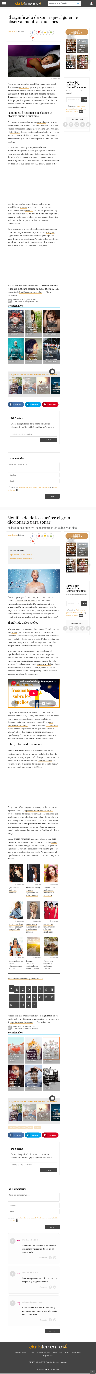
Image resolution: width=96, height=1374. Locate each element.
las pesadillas (52, 725)
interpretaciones (45, 760)
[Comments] (33, 38)
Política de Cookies (72, 112)
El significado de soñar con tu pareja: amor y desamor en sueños (16, 1056)
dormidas (41, 122)
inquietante (24, 87)
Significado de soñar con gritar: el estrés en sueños (15, 357)
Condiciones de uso (43, 487)
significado (15, 131)
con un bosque (27, 718)
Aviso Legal (57, 1352)
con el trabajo (14, 638)
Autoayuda (12, 1127)
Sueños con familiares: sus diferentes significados (49, 928)
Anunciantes (76, 1352)
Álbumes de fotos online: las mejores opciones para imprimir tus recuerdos (71, 42)
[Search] (78, 3)
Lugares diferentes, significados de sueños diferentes (33, 964)
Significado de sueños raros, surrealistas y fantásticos (49, 891)
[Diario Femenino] (28, 4)
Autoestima (22, 1127)
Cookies (31, 1352)
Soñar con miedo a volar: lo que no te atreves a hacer (50, 330)
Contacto (67, 1352)
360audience (54, 1369)
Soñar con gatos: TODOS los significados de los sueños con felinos (33, 1056)
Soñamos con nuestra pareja (20, 635)
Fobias (30, 1127)
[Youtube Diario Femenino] (88, 124)
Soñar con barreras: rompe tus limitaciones (51, 358)
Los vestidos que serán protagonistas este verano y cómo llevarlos (84, 61)
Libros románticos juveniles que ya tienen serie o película (72, 60)
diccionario (20, 103)
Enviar (52, 496)
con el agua (13, 718)
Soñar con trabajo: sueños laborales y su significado (16, 927)
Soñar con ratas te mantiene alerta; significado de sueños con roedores (51, 1055)
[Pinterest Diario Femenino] (71, 124)
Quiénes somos (21, 1352)
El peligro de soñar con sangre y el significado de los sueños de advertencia (15, 1082)
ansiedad (29, 210)
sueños (54, 842)
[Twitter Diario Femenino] (82, 124)
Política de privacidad (43, 1352)
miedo (26, 153)
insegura (50, 232)
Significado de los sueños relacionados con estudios (16, 964)
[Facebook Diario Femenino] (65, 124)
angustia (23, 207)
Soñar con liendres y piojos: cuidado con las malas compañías (33, 1083)
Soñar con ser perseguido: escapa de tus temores (32, 330)
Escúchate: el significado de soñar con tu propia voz (32, 357)
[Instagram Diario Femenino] (77, 124)
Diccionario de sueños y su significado (25, 978)
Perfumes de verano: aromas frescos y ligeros (82, 45)
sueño (14, 632)
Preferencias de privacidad (27, 487)
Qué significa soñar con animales (14, 890)
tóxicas (42, 163)
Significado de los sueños (30, 291)
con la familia (52, 635)
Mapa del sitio (48, 1355)
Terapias (37, 1127)
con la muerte (34, 638)
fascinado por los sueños (26, 600)
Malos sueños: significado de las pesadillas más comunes (33, 928)
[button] (9, 5)
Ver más (52, 1331)
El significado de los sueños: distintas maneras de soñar (33, 375)
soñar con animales (50, 715)
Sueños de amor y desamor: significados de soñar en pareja (33, 891)
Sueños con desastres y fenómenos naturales (48, 964)
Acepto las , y (76, 109)
